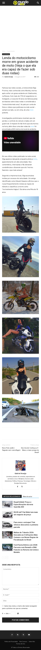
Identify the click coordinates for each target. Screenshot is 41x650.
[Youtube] (29, 635)
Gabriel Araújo (9, 77)
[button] (3, 3)
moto (31, 110)
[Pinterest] (14, 81)
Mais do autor (27, 496)
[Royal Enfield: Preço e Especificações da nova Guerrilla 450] (7, 504)
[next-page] (6, 557)
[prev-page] (3, 557)
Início (3, 51)
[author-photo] (20, 470)
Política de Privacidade (11, 641)
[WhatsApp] (19, 81)
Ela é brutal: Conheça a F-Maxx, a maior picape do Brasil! (30, 450)
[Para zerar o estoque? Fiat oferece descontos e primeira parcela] (7, 524)
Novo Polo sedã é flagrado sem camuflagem (11, 449)
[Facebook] (4, 81)
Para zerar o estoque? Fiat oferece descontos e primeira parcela (26, 524)
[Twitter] (9, 81)
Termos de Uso (20, 644)
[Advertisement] (20, 28)
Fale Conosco (23, 641)
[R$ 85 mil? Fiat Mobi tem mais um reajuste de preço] (7, 514)
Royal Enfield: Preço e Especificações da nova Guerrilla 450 (23, 504)
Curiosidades (11, 51)
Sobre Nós (32, 641)
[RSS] (18, 635)
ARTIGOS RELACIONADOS (11, 496)
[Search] (38, 3)
